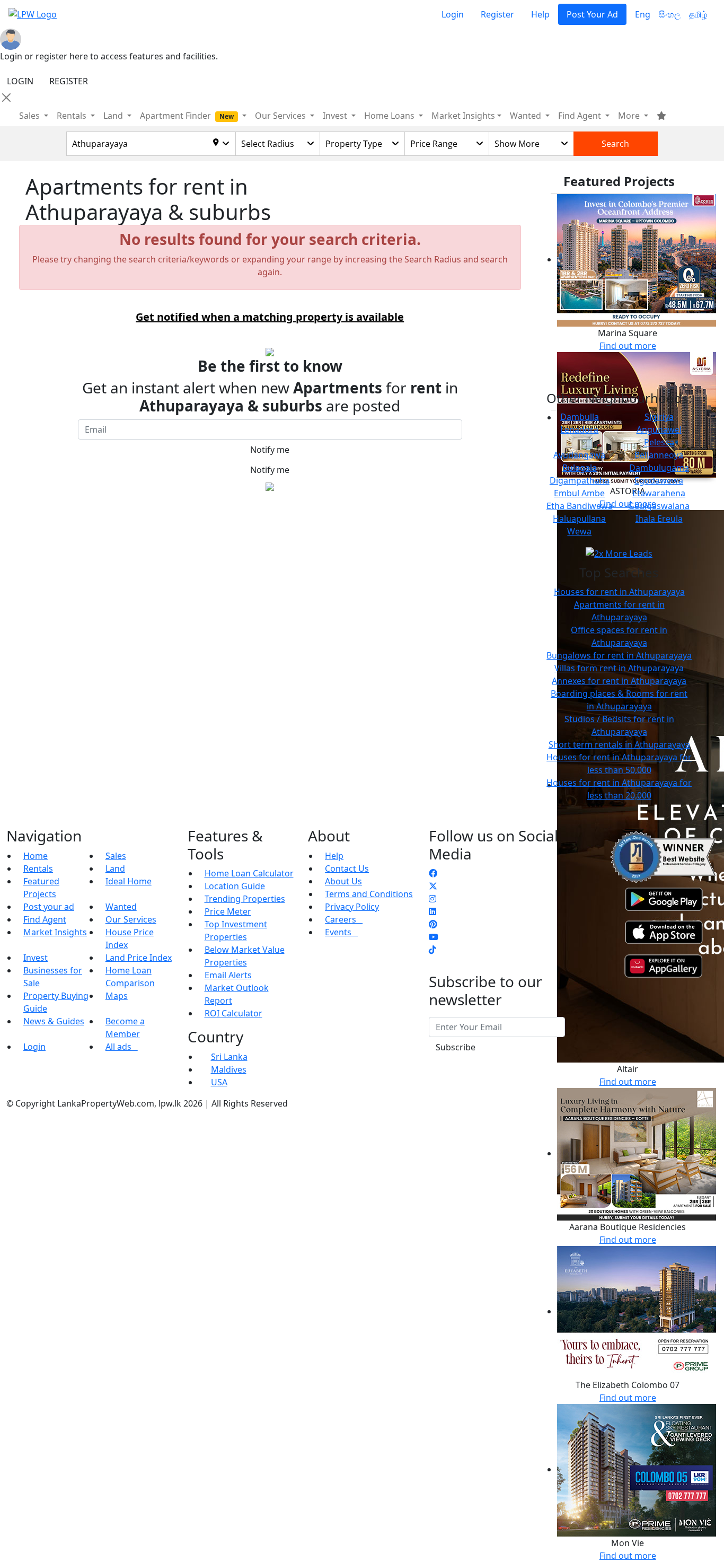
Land (115, 868)
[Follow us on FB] (433, 873)
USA (219, 1082)
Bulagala (579, 467)
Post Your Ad (592, 14)
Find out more (627, 346)
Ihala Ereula (659, 518)
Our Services (130, 919)
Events (341, 932)
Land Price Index (138, 957)
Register (497, 14)
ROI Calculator (233, 1013)
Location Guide (235, 886)
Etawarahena (658, 493)
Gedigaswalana (659, 506)
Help (540, 14)
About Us (343, 881)
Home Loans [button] (390, 115)
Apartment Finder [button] (187, 115)
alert (34, 510)
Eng (642, 14)
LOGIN (20, 81)
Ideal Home (128, 881)
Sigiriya (659, 417)
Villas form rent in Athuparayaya (619, 668)
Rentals (38, 868)
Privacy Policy (352, 906)
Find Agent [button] (580, 115)
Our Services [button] (281, 115)
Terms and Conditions (369, 894)
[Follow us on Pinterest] (433, 924)
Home (35, 856)
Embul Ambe (579, 493)
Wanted (121, 906)
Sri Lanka (229, 1057)
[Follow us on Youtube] (433, 937)
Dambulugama (659, 467)
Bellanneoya (658, 455)
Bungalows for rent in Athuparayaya (619, 655)
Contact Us (347, 868)
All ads (121, 1046)
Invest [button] (336, 115)
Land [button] (114, 115)
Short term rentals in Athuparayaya (619, 744)
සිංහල (670, 14)
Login (453, 14)
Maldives (228, 1069)
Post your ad (48, 906)
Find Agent (44, 919)
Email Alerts (228, 975)
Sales (30, 115)
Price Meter (228, 911)
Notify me (269, 449)
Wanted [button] (526, 115)
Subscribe (455, 1047)
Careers (344, 919)
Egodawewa (658, 480)
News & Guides (53, 1021)
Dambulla (579, 417)
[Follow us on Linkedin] (432, 911)
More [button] (630, 115)
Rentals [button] (73, 115)
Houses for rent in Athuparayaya (619, 592)
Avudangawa (579, 455)
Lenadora (579, 429)
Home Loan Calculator (249, 873)
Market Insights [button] (463, 115)
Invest (35, 957)
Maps (116, 996)
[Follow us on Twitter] (433, 886)
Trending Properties (245, 899)
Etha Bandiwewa (579, 506)
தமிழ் (698, 14)
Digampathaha (580, 480)
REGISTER (68, 81)
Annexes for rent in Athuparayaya (619, 681)
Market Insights (55, 932)
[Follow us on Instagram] (432, 899)
